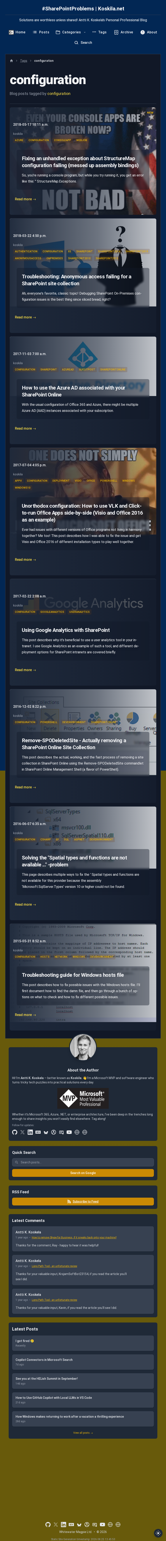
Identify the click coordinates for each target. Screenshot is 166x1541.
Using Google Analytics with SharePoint (66, 630)
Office (91, 480)
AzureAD (68, 369)
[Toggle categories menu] (85, 32)
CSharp (45, 839)
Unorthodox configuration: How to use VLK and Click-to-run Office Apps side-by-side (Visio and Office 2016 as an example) (82, 513)
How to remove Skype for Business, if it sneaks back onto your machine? (74, 1237)
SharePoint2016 (109, 251)
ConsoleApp (62, 140)
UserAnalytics (79, 611)
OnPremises (54, 258)
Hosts (44, 956)
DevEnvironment (74, 722)
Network (61, 956)
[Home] (11, 60)
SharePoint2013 (107, 258)
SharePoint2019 (137, 251)
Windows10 (22, 487)
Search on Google (83, 1173)
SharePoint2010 (79, 258)
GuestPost (87, 369)
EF (57, 839)
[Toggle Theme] (158, 1533)
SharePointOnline (113, 369)
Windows (128, 480)
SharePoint (84, 251)
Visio (78, 480)
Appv (18, 480)
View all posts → (83, 1432)
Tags (23, 60)
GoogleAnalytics (52, 611)
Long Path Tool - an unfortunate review (54, 1266)
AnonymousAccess (28, 258)
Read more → (25, 199)
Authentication (26, 251)
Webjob (81, 140)
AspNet (79, 839)
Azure (19, 140)
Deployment (61, 480)
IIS (69, 251)
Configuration (39, 140)
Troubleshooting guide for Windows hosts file (73, 975)
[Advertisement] (83, 1474)
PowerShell (108, 480)
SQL (66, 839)
